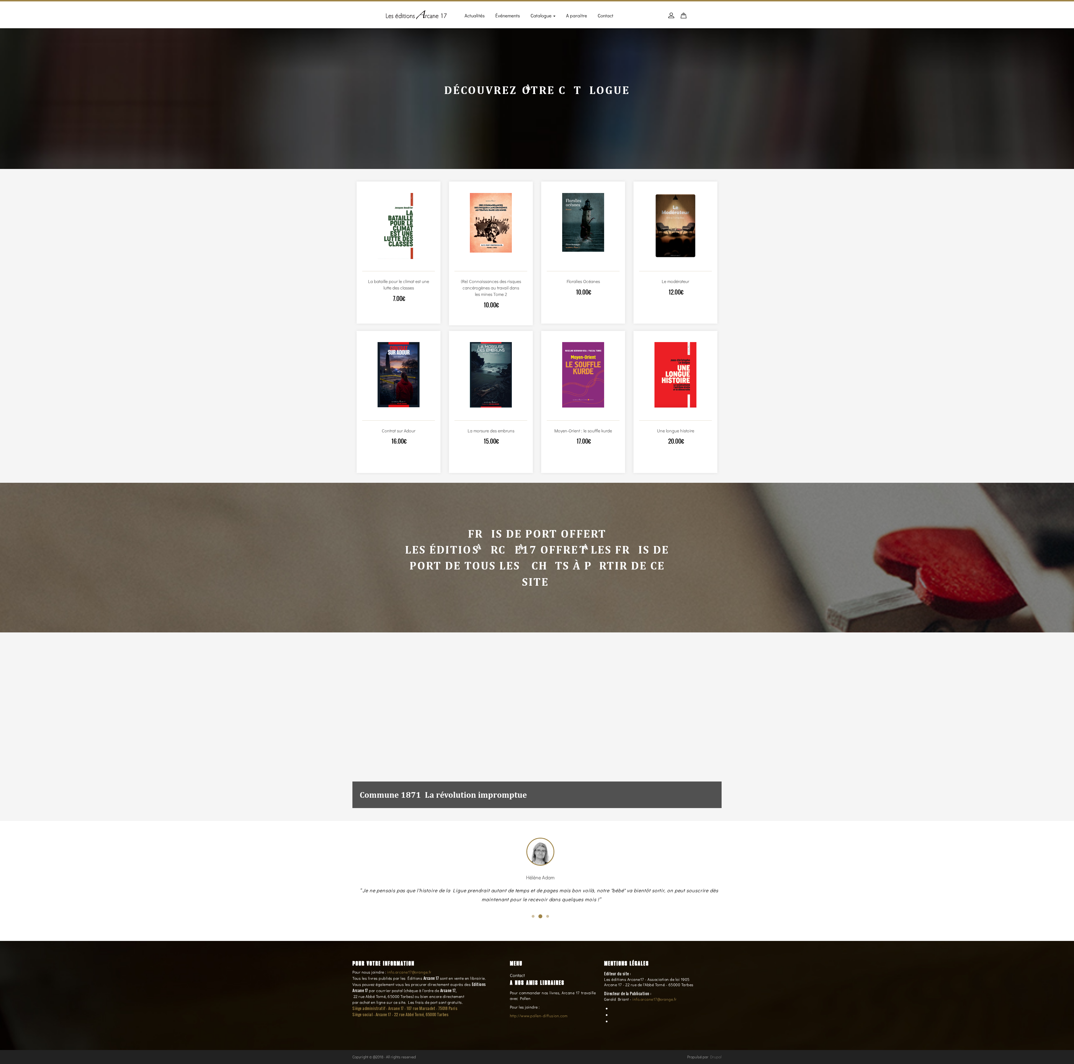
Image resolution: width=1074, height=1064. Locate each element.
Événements (507, 15)
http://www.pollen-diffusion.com (539, 1015)
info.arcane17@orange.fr (409, 972)
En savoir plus (404, 265)
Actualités (475, 15)
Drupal (716, 1057)
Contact (605, 15)
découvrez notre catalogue (537, 89)
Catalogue (542, 15)
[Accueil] (416, 13)
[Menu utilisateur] (671, 18)
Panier (683, 17)
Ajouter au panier (392, 265)
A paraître (576, 15)
